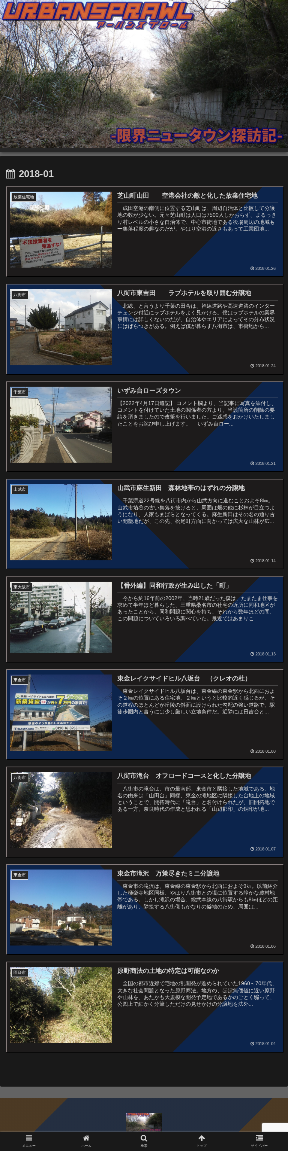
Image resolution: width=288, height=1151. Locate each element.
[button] (266, 808)
